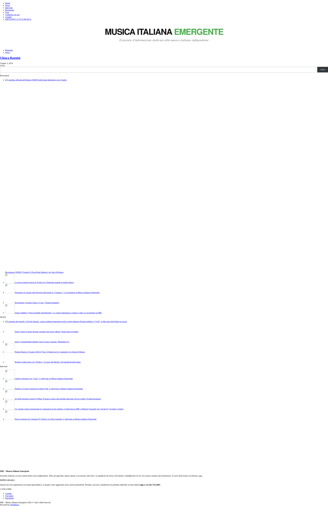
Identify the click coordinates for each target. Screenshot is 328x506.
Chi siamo (9, 496)
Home (7, 3)
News (7, 5)
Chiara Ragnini (10, 57)
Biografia (9, 50)
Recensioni (9, 10)
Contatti (8, 17)
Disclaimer (9, 498)
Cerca (2, 66)
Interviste (9, 8)
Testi (7, 12)
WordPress (14, 505)
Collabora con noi (12, 15)
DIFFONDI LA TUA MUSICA (18, 19)
